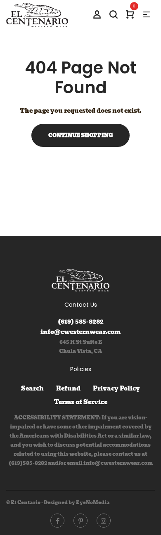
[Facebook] (57, 521)
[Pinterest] (80, 521)
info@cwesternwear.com (80, 331)
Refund (68, 388)
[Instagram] (104, 521)
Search (32, 388)
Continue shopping (80, 135)
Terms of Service (80, 402)
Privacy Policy (116, 388)
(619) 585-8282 (81, 321)
